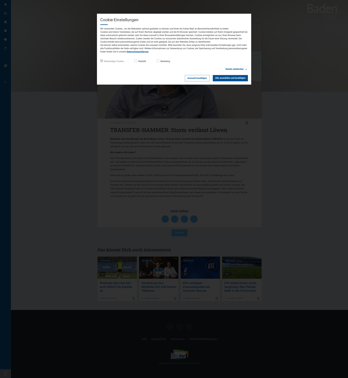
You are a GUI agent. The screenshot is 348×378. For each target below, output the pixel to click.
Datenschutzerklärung (137, 51)
